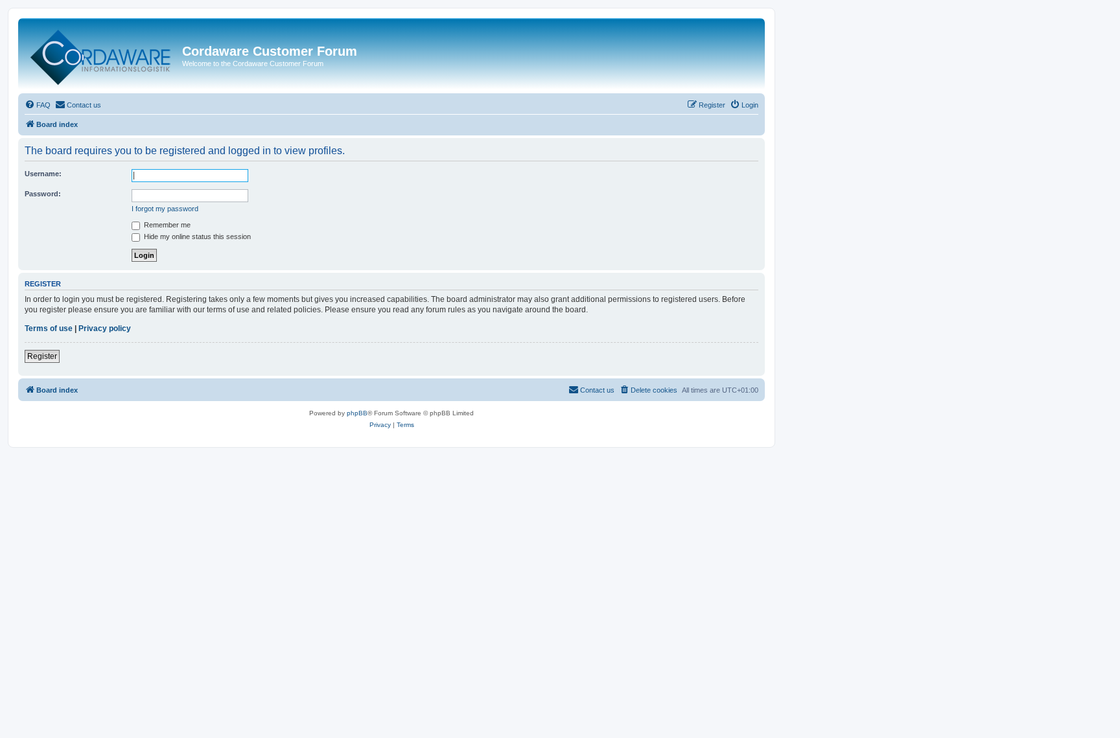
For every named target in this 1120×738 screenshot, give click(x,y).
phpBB (357, 413)
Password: (43, 194)
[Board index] (101, 54)
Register (42, 356)
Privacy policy (104, 328)
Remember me (166, 225)
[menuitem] (38, 105)
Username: (43, 174)
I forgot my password (165, 209)
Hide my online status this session (196, 236)
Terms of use (49, 328)
